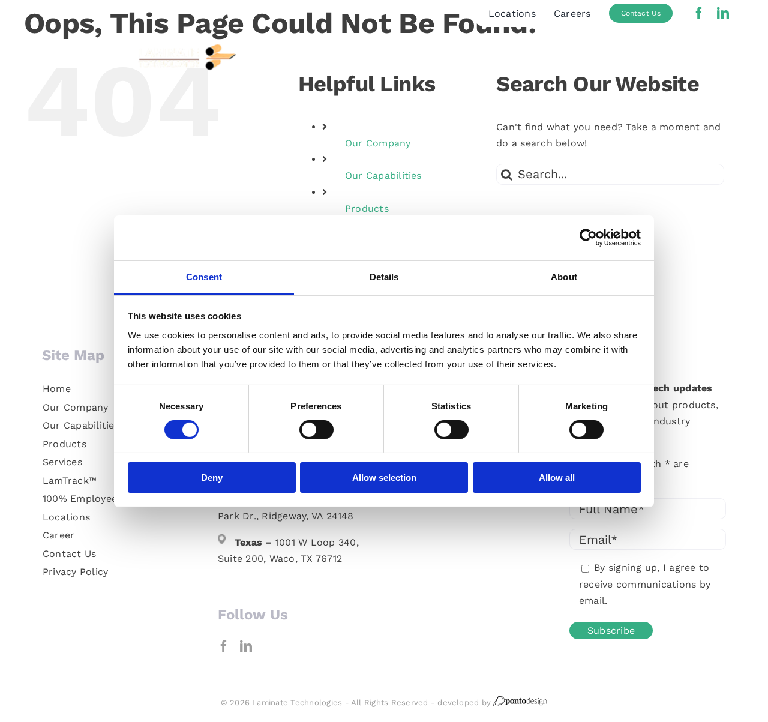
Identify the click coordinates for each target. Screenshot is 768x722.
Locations (66, 517)
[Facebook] (224, 646)
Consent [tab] (204, 276)
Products (367, 208)
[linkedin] (723, 13)
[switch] (316, 429)
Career (58, 535)
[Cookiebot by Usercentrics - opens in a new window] (588, 238)
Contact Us (69, 553)
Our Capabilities (383, 175)
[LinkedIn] (246, 646)
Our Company (378, 143)
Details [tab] (384, 276)
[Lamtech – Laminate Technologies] (134, 44)
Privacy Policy (75, 571)
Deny (212, 477)
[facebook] (699, 13)
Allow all (557, 477)
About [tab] (564, 276)
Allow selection (384, 477)
